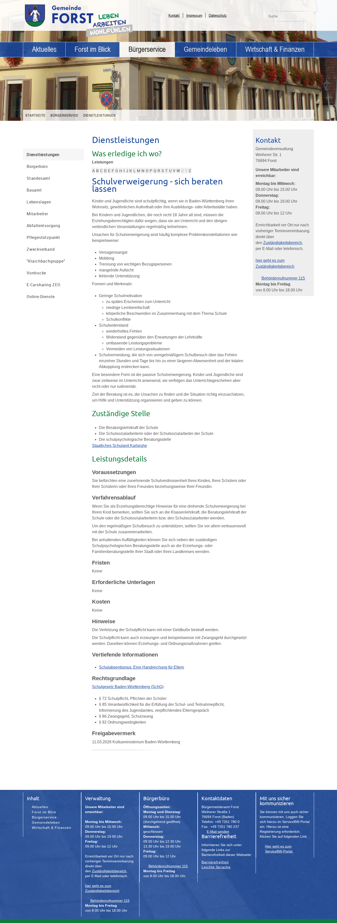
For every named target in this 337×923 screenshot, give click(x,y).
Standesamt (38, 178)
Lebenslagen (39, 202)
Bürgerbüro (37, 166)
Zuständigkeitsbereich (282, 243)
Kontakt (174, 15)
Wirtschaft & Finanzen (275, 49)
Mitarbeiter (37, 213)
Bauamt (34, 190)
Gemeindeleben (205, 49)
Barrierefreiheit (215, 862)
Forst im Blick (93, 49)
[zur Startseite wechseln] (72, 26)
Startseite (35, 115)
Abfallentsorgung (43, 225)
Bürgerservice (147, 49)
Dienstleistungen (99, 115)
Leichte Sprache (216, 867)
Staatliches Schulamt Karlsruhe (119, 446)
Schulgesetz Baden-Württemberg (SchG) (127, 687)
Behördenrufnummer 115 (283, 278)
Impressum (194, 15)
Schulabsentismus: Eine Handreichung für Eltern (141, 667)
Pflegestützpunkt (43, 237)
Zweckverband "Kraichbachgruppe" (46, 255)
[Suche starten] (307, 17)
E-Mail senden (218, 832)
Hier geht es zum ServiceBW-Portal (279, 848)
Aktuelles (44, 49)
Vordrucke (36, 273)
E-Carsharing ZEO (43, 284)
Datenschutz (218, 15)
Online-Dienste (41, 296)
